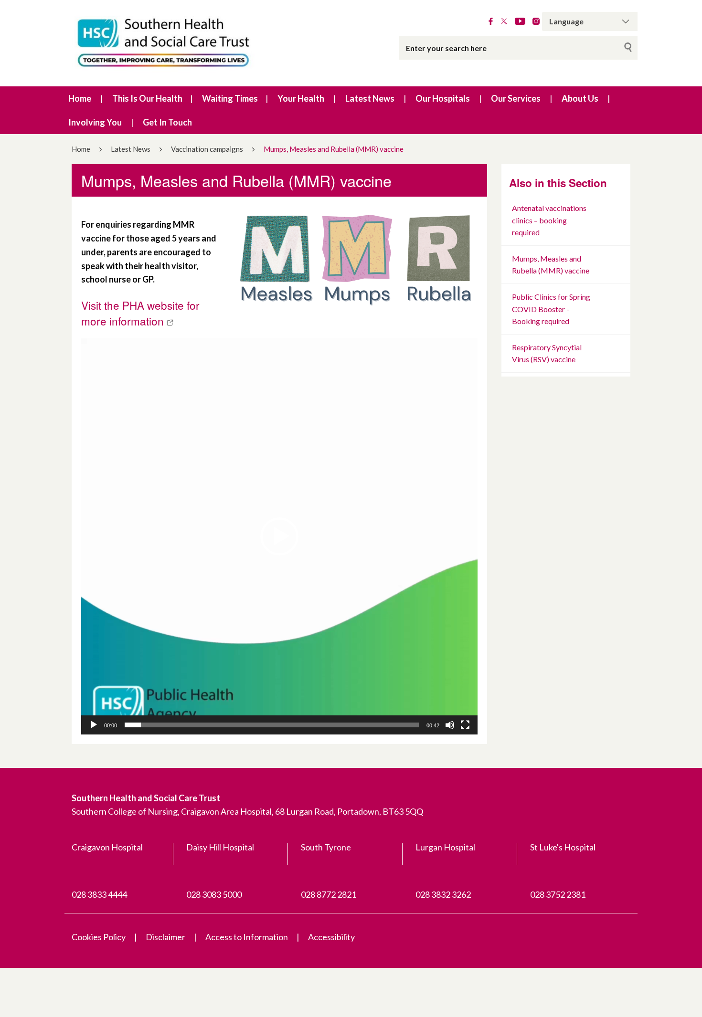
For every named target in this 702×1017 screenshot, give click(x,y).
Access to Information (246, 937)
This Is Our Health (147, 98)
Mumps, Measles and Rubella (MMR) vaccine (550, 264)
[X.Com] (504, 21)
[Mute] (450, 725)
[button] (279, 536)
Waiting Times (230, 98)
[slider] (272, 725)
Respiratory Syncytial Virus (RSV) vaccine (547, 353)
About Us (580, 98)
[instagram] (536, 21)
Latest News (369, 98)
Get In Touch (167, 122)
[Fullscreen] (465, 725)
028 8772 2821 (328, 894)
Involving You (95, 122)
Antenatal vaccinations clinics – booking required (549, 220)
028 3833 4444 (99, 894)
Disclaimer (165, 937)
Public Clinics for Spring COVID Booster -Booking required (551, 308)
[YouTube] (520, 21)
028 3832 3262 (443, 894)
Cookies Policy (99, 937)
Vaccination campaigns (207, 149)
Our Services (516, 98)
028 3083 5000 (214, 894)
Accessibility (331, 937)
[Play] (93, 725)
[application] (279, 536)
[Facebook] (491, 21)
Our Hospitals (442, 98)
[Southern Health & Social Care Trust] (183, 43)
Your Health (300, 98)
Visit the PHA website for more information (140, 312)
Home (79, 98)
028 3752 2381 (557, 894)
